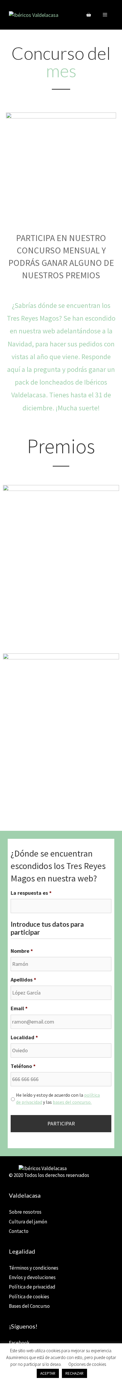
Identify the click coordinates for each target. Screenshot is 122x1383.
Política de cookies (29, 1296)
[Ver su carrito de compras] (89, 15)
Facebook (19, 1342)
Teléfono (23, 1066)
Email (19, 1008)
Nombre (22, 950)
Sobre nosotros (25, 1212)
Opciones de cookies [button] (87, 1364)
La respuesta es (31, 892)
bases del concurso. (72, 1102)
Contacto (18, 1231)
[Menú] (105, 15)
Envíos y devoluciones (32, 1277)
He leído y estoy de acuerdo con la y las (58, 1098)
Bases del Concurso (29, 1306)
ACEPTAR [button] (47, 1373)
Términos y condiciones (33, 1268)
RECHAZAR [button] (74, 1373)
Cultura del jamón (28, 1221)
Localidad (24, 1037)
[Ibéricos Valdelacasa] (33, 14)
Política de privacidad (32, 1287)
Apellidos (23, 979)
